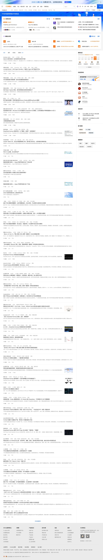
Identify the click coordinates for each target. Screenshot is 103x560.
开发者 (20, 201)
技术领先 (5, 535)
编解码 (25, 273)
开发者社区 (4, 10)
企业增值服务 (71, 532)
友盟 (64, 550)
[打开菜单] (2, 6)
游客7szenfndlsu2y (7, 170)
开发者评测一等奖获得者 (87, 84)
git (18, 376)
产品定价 (31, 537)
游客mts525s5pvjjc (7, 407)
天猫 (21, 550)
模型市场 (18, 535)
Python (15, 480)
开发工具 (19, 139)
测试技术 (22, 325)
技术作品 (25, 160)
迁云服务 (70, 535)
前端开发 (23, 129)
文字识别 (18, 469)
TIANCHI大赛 (44, 10)
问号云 (4, 211)
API (23, 88)
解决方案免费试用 (59, 532)
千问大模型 (18, 532)
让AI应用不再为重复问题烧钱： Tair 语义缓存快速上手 (71, 41)
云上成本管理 (32, 541)
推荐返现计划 (58, 537)
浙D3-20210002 (55, 552)
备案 (88, 6)
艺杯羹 (4, 335)
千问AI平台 (16, 550)
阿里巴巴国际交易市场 (33, 550)
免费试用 (31, 532)
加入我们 (40, 547)
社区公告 (82, 146)
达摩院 (76, 550)
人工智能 (17, 57)
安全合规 (5, 539)
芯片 (11, 119)
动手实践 (30, 10)
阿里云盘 (86, 550)
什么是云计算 (6, 530)
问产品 (26, 10)
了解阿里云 (46, 6)
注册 (95, 6)
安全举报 (27, 547)
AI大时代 (89, 146)
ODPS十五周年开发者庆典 (95, 46)
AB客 (4, 511)
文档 (85, 6)
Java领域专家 (84, 102)
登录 (100, 6)
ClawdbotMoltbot (6, 294)
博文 (22, 57)
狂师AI (4, 325)
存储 (12, 511)
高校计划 (57, 535)
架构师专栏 (5, 428)
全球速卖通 (25, 550)
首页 (12, 10)
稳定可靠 (5, 537)
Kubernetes (16, 67)
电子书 (92, 143)
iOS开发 (19, 77)
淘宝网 (11, 550)
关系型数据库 (27, 242)
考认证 (39, 10)
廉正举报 (20, 547)
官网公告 (70, 537)
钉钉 (70, 550)
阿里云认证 (44, 539)
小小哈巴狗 (5, 449)
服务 (41, 6)
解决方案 (23, 6)
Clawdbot (5, 397)
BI (18, 315)
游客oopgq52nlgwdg (7, 500)
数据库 (22, 242)
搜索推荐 (21, 273)
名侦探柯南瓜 (6, 139)
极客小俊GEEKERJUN (8, 108)
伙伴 (38, 6)
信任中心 (70, 541)
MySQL (18, 242)
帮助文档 (44, 532)
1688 (40, 550)
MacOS (21, 376)
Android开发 (25, 345)
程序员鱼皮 (5, 129)
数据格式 (21, 418)
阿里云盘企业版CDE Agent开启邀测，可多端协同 (70, 46)
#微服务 (81, 129)
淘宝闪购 (90, 550)
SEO (19, 511)
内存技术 (14, 201)
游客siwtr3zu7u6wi (7, 304)
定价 (30, 6)
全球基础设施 (6, 532)
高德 (59, 550)
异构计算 (17, 119)
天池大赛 (44, 537)
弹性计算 (19, 356)
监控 (22, 77)
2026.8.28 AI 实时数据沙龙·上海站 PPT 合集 (13, 46)
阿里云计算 (52, 550)
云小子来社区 (6, 438)
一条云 (4, 201)
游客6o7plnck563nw (7, 232)
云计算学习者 (6, 273)
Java (17, 315)
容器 (15, 88)
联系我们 (33, 547)
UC (61, 550)
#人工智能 (88, 129)
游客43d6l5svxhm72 (7, 490)
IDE (15, 139)
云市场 (34, 6)
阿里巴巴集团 (6, 550)
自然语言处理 (24, 108)
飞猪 (48, 550)
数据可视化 (15, 428)
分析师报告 (5, 541)
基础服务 (70, 530)
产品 (18, 6)
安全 (21, 67)
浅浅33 (4, 387)
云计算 (23, 356)
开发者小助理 (6, 150)
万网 (56, 550)
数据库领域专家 (85, 93)
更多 (99, 18)
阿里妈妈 (44, 550)
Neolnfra (5, 253)
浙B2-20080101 (35, 552)
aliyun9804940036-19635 (8, 418)
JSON (25, 418)
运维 (16, 294)
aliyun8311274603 (7, 263)
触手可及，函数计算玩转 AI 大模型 (9, 44)
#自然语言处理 (82, 132)
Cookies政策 (13, 547)
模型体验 (16, 10)
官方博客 (35, 10)
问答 (23, 139)
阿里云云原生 (6, 67)
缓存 (19, 129)
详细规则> (98, 54)
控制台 (91, 6)
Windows (18, 263)
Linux (16, 98)
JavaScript (19, 253)
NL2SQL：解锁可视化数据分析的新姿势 (87, 29)
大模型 (14, 6)
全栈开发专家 (84, 98)
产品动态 (31, 535)
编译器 (18, 232)
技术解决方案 (45, 530)
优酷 (67, 550)
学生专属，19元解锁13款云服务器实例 (35, 44)
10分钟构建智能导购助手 (94, 41)
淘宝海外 (81, 550)
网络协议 (23, 263)
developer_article (6, 57)
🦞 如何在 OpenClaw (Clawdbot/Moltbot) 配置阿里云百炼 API (89, 27)
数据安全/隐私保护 (20, 304)
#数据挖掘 (91, 132)
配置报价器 (31, 539)
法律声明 (5, 547)
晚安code (5, 376)
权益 (27, 6)
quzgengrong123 (6, 315)
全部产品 (31, 530)
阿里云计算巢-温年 (7, 356)
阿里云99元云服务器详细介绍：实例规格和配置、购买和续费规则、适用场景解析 (39, 46)
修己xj (4, 98)
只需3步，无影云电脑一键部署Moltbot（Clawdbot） (89, 24)
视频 (15, 150)
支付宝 (72, 550)
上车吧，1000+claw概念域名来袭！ (86, 22)
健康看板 (70, 539)
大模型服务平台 (19, 530)
